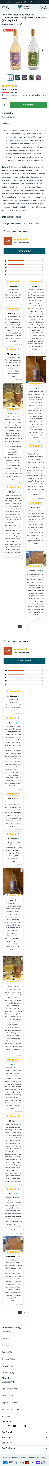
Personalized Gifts (10, 1389)
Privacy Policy (8, 1373)
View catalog (3, 7)
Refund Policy (8, 1366)
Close (24, 1432)
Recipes (5, 1345)
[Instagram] (3, 1426)
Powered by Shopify (37, 1457)
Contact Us (7, 1352)
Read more (40, 2)
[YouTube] (14, 1426)
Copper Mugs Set (9, 1402)
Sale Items (6, 1416)
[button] (2, 2)
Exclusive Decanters (10, 1409)
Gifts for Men (7, 1396)
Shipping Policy (8, 1359)
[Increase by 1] (8, 103)
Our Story (6, 1331)
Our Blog (5, 1338)
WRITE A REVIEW (24, 251)
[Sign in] (41, 7)
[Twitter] (25, 1426)
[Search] (7, 7)
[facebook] (20, 1426)
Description (8, 113)
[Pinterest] (9, 1426)
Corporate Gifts (8, 1382)
